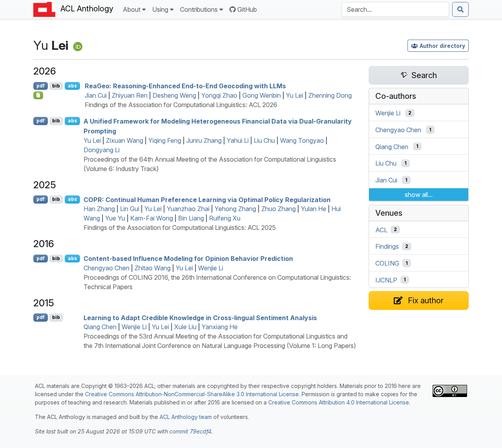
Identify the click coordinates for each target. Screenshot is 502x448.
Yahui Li (238, 140)
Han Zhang (99, 209)
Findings (387, 246)
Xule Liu (185, 327)
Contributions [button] (199, 9)
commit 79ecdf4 (190, 431)
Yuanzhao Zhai (188, 209)
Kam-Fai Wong (151, 218)
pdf (40, 86)
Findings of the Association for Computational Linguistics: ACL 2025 (180, 227)
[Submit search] (460, 9)
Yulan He (313, 209)
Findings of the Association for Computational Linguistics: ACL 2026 (181, 105)
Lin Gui (129, 209)
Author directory (442, 45)
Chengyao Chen (106, 268)
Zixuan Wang (124, 140)
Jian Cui (96, 95)
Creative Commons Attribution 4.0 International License (338, 402)
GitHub (247, 9)
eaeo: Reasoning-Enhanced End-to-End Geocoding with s (185, 86)
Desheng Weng (174, 95)
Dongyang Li (102, 150)
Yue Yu (115, 218)
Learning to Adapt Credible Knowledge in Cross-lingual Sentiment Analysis (200, 317)
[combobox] (395, 9)
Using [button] (160, 9)
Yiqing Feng (164, 140)
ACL (381, 229)
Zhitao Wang (153, 268)
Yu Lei (294, 95)
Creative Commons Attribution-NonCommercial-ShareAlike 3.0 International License (192, 394)
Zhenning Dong (330, 95)
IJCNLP (386, 280)
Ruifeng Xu (224, 218)
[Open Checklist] (38, 95)
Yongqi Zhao (219, 95)
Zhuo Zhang (278, 209)
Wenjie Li (210, 268)
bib (56, 86)
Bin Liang (191, 218)
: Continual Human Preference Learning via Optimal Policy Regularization (207, 199)
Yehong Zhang (235, 209)
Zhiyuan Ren (129, 95)
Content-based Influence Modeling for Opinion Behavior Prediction (188, 258)
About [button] (131, 9)
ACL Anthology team (186, 416)
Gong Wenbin (261, 95)
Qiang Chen (100, 327)
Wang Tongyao (302, 140)
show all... (419, 195)
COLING (387, 263)
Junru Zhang (204, 140)
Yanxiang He (220, 327)
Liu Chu (264, 140)
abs (72, 86)
